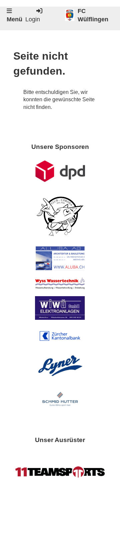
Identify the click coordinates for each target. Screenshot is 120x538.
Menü (14, 19)
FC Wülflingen (93, 15)
